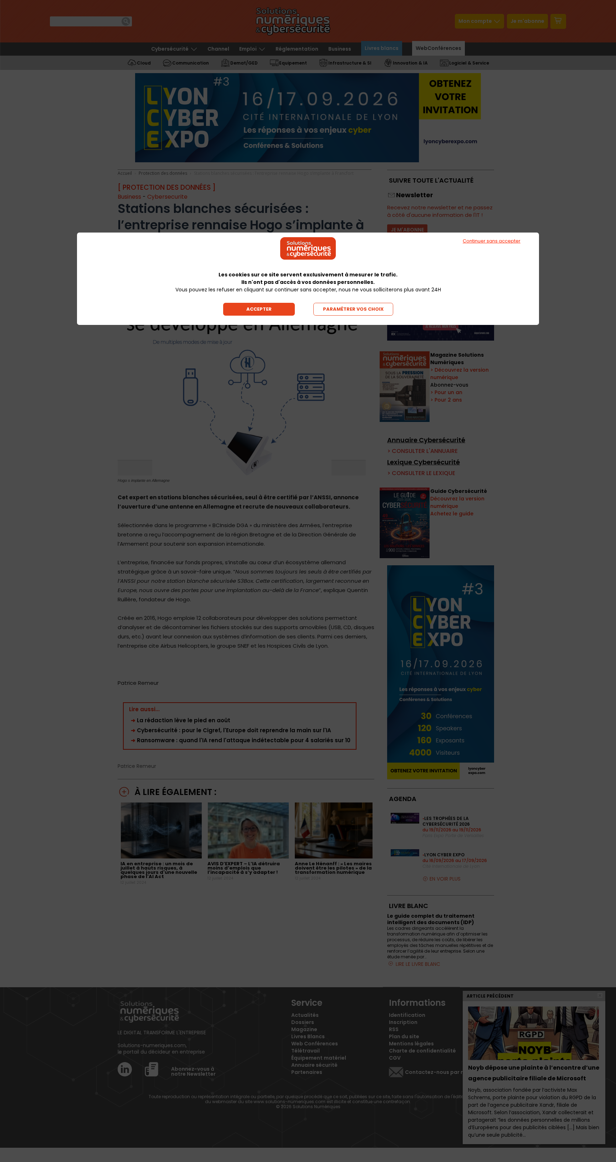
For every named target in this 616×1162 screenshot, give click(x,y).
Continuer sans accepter (491, 241)
